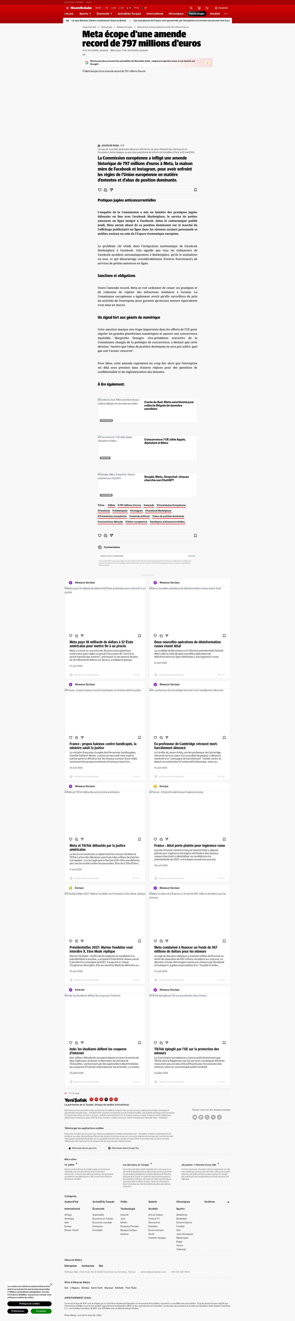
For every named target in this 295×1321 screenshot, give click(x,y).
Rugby (179, 1241)
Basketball (181, 1218)
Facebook (104, 510)
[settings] (207, 8)
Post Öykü (131, 1288)
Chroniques (183, 1202)
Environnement (156, 1230)
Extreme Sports (184, 1222)
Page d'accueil (89, 27)
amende (149, 505)
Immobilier (97, 1230)
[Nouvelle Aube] (81, 8)
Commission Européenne (172, 505)
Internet (124, 1215)
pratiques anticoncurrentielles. (168, 521)
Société (153, 1209)
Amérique (69, 1218)
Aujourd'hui (71, 1202)
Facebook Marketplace (159, 510)
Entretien (153, 1226)
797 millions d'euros (130, 505)
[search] (191, 8)
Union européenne (137, 521)
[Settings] (226, 14)
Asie (67, 1222)
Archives (209, 1202)
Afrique (68, 1215)
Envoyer (192, 556)
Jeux (122, 1218)
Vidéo (124, 1202)
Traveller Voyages (157, 1238)
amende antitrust (140, 516)
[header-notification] (199, 8)
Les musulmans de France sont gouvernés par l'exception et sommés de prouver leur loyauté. (158, 20)
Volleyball (181, 1249)
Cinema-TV (154, 1218)
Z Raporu (75, 1288)
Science (124, 1234)
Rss (101, 1265)
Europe (68, 1226)
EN (96, 1099)
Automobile (98, 1215)
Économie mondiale (102, 1222)
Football (180, 1226)
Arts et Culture (155, 1215)
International (72, 1209)
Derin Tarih (97, 1288)
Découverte (154, 1222)
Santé (151, 1234)
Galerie (152, 1202)
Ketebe (85, 1288)
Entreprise (97, 1226)
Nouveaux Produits (129, 1226)
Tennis (179, 1245)
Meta (112, 505)
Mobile (123, 1222)
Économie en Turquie (102, 1218)
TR (91, 1099)
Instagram (137, 510)
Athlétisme (181, 1215)
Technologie (106, 27)
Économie (98, 1209)
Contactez (88, 1265)
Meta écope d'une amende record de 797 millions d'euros (163, 27)
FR (106, 1099)
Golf (178, 1230)
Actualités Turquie (103, 1202)
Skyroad (108, 1288)
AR (101, 1099)
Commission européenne (113, 516)
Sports (180, 1209)
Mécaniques (182, 1238)
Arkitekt (119, 1288)
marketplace (121, 510)
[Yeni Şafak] (77, 1100)
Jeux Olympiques (184, 1234)
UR (116, 1099)
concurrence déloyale (111, 521)
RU (111, 1099)
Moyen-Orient (72, 1230)
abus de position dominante (169, 516)
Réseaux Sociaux (124, 27)
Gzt (66, 1288)
